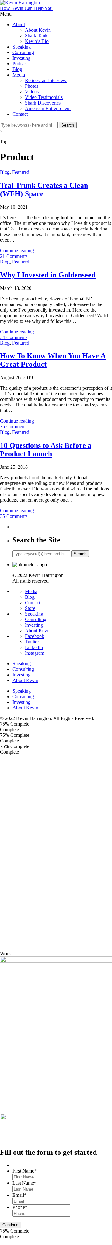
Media (18, 74)
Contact (20, 114)
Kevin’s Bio (37, 41)
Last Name (24, 1183)
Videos (32, 91)
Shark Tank (36, 35)
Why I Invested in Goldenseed (48, 275)
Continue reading (17, 250)
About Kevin (38, 30)
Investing (21, 58)
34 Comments (13, 337)
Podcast (20, 63)
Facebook (34, 636)
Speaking (21, 46)
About (18, 24)
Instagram (34, 653)
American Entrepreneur (48, 108)
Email (19, 1195)
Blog (17, 69)
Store (30, 608)
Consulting (23, 52)
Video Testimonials (44, 97)
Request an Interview (46, 80)
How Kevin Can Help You (26, 8)
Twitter (32, 641)
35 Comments (13, 426)
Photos (31, 86)
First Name (24, 1170)
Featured (20, 172)
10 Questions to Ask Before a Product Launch (45, 449)
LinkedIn (34, 647)
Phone (19, 1207)
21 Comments (13, 256)
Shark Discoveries (43, 102)
